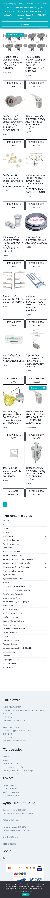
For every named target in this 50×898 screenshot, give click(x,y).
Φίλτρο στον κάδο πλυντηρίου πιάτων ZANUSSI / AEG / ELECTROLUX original (35, 474)
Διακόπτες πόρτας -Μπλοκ (14, 586)
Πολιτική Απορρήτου (10, 764)
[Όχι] (47, 889)
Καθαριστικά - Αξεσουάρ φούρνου (16, 601)
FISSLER (6, 532)
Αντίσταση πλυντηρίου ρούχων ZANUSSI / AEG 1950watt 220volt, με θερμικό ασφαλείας (35, 303)
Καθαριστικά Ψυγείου (11, 609)
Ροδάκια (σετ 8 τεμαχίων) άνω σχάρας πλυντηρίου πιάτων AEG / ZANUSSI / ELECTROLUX (13, 123)
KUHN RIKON (8, 536)
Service (5, 760)
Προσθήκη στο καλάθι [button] (13, 85)
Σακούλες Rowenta (10, 644)
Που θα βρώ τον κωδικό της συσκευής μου (18, 771)
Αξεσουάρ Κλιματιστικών (13, 578)
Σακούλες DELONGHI (11, 640)
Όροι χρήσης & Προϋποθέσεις (14, 767)
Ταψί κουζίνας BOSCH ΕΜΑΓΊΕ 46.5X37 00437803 (12, 472)
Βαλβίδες (6, 582)
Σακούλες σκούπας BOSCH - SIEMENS (17, 648)
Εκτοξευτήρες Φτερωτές (13, 594)
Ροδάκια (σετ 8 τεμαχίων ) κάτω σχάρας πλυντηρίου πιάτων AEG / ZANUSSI (13, 62)
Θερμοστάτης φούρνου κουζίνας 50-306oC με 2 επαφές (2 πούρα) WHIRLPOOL (12, 417)
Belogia (6, 521)
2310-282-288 (7, 714)
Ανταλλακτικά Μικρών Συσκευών (16, 567)
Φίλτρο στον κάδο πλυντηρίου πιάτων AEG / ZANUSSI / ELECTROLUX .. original (35, 122)
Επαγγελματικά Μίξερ (11, 598)
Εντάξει (25, 894)
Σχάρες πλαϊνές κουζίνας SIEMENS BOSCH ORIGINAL (13, 299)
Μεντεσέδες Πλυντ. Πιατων (14, 628)
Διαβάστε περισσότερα (13, 493)
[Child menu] (45, 536)
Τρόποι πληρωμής (9, 785)
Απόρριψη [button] (25, 24)
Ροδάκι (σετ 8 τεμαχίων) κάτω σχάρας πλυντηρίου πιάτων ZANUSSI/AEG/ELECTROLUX (19, 181)
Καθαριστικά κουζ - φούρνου (14, 605)
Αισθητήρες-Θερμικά (11, 551)
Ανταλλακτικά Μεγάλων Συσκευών (16, 563)
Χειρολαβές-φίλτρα (11, 659)
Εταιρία (6, 757)
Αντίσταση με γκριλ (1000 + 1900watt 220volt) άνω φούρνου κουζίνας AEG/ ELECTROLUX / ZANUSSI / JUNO (35, 183)
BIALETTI (6, 524)
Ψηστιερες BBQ (9, 667)
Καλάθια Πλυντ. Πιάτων (12, 613)
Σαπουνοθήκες (9, 652)
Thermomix (7, 548)
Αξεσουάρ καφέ (9, 575)
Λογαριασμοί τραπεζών (11, 796)
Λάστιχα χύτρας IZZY (11, 625)
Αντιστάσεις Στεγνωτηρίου (14, 571)
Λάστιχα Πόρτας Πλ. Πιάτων (14, 621)
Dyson (5, 528)
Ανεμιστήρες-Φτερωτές (12, 555)
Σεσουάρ (6, 655)
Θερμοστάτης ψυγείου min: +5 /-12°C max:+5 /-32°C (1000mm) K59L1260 (35, 361)
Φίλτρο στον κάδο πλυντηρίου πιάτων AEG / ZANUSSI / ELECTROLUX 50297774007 (35, 417)
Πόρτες (6, 636)
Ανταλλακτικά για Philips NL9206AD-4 (18, 559)
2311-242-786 (7, 717)
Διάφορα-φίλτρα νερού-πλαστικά (16, 590)
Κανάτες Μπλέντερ (10, 617)
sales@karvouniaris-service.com (14, 720)
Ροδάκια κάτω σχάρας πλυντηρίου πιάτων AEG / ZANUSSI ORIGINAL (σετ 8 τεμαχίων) (35, 63)
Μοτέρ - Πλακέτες (10, 632)
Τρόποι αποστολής (10, 789)
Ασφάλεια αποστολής (11, 792)
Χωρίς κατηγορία (9, 663)
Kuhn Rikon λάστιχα (11, 540)
